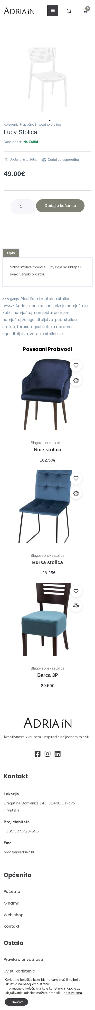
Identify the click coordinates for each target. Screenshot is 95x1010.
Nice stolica (47, 449)
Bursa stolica (47, 562)
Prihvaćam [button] (16, 1002)
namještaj (22, 312)
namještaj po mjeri (51, 312)
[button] (7, 79)
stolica (70, 319)
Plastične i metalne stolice (40, 124)
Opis (11, 253)
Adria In (22, 306)
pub (58, 319)
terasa (23, 327)
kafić (7, 312)
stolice (8, 327)
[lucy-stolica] (47, 79)
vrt (62, 334)
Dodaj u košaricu (60, 206)
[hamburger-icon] (52, 10)
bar (49, 306)
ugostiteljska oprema (51, 327)
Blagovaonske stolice (47, 443)
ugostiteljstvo (15, 334)
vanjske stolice (44, 334)
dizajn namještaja (71, 306)
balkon (38, 306)
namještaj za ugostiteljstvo (27, 319)
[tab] (10, 252)
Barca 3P (47, 675)
